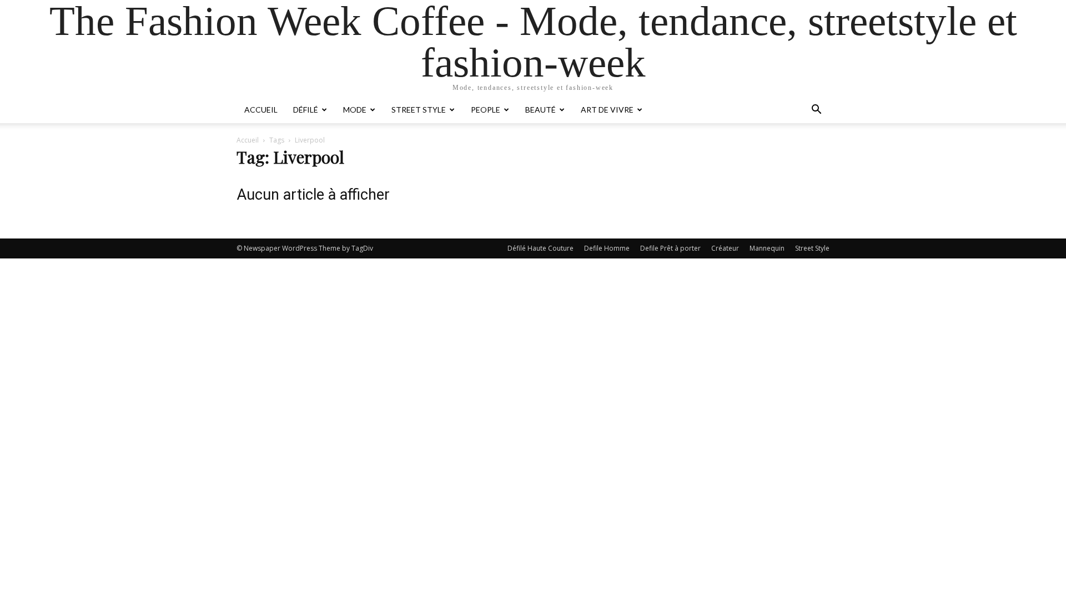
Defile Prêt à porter (670, 248)
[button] (816, 110)
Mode (354, 109)
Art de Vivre (607, 109)
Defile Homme (607, 248)
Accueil (261, 109)
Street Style (418, 109)
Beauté (540, 109)
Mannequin (767, 248)
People (485, 109)
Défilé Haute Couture (540, 248)
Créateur (725, 248)
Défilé (305, 109)
